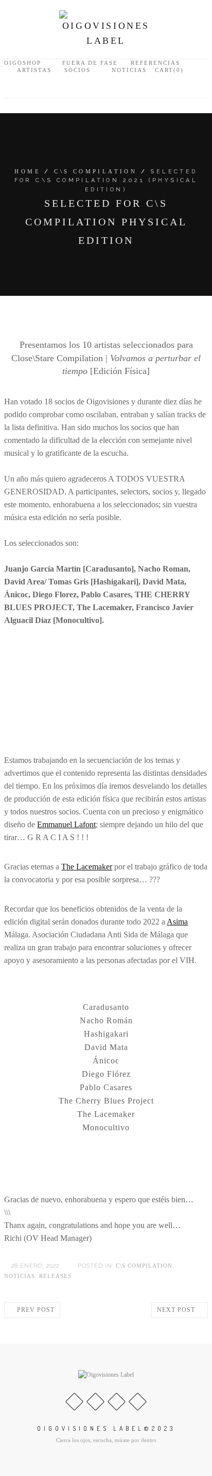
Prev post (35, 1309)
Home (27, 171)
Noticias (129, 70)
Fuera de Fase (90, 63)
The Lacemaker (86, 866)
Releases (55, 1276)
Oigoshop (22, 63)
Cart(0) (168, 70)
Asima (177, 921)
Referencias (155, 63)
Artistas (34, 70)
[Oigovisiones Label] (106, 28)
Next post (177, 1309)
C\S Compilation (95, 171)
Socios (77, 70)
